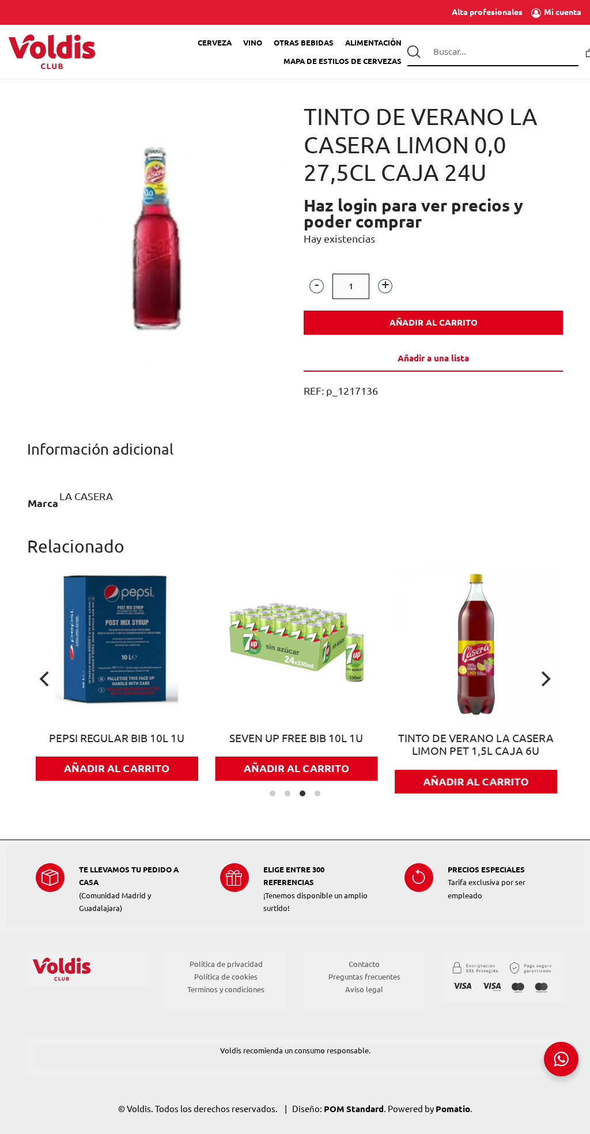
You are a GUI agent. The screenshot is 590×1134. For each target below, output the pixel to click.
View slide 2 (287, 793)
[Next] (544, 678)
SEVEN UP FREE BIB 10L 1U (296, 738)
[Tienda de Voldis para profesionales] (52, 52)
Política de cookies (226, 977)
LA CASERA (86, 496)
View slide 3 (302, 793)
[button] (316, 286)
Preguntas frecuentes (364, 977)
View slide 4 (317, 793)
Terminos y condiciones (225, 989)
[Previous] (45, 678)
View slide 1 (272, 793)
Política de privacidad (226, 964)
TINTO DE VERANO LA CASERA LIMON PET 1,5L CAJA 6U (476, 745)
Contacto (364, 964)
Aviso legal (364, 989)
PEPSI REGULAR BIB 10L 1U (116, 738)
